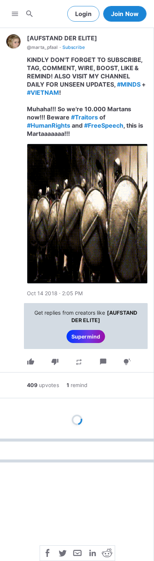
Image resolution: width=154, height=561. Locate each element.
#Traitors (84, 117)
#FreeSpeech (103, 125)
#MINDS (129, 84)
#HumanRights (48, 125)
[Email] (77, 552)
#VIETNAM (43, 92)
